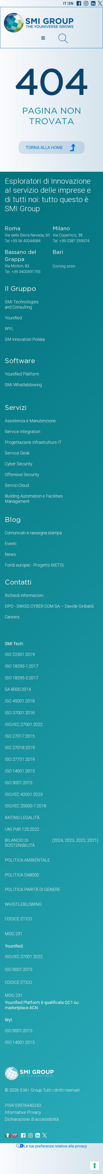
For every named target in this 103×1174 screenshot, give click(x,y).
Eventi (10, 543)
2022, (80, 840)
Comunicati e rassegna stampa (33, 532)
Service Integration (22, 431)
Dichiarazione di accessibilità (32, 1119)
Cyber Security (18, 463)
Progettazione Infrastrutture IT (33, 442)
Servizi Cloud (17, 485)
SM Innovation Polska (25, 339)
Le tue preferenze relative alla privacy (55, 1146)
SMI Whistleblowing (23, 384)
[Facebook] (78, 3)
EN (71, 3)
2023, (69, 840)
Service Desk (17, 453)
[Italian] (8, 1135)
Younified (13, 317)
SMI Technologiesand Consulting (22, 304)
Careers (12, 616)
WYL (9, 328)
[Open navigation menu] (43, 38)
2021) (92, 840)
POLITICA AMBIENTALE (27, 860)
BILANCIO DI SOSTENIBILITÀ (20, 843)
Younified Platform (22, 373)
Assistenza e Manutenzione (30, 420)
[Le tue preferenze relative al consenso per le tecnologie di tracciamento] (94, 1165)
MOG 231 (14, 933)
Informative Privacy (23, 1112)
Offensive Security (22, 474)
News (10, 554)
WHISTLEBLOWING (23, 904)
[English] (15, 1135)
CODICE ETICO (18, 918)
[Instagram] (86, 3)
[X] (100, 3)
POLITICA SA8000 (22, 874)
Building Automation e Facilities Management (34, 498)
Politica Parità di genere (32, 889)
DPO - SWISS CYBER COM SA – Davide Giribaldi (49, 606)
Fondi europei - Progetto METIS (34, 565)
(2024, (57, 840)
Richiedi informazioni (24, 595)
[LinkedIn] (93, 3)
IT (65, 3)
